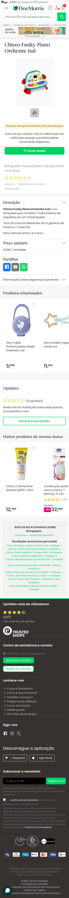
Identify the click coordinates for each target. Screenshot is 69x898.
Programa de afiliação (22, 701)
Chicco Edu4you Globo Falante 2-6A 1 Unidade (33, 545)
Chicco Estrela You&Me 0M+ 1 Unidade (33, 556)
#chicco (9, 184)
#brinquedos (12, 188)
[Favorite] (34, 305)
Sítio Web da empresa (21, 714)
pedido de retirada (18, 669)
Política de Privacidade (38, 827)
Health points (16, 710)
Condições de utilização (34, 884)
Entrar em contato (18, 660)
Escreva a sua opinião (34, 421)
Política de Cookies (34, 890)
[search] (61, 16)
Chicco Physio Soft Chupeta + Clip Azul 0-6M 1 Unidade (34, 581)
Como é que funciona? (22, 693)
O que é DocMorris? (20, 688)
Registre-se (56, 781)
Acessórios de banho (42, 535)
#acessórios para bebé (31, 184)
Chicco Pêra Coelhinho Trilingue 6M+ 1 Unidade (33, 552)
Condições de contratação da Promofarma (34, 887)
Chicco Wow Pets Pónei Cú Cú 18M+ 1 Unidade (33, 575)
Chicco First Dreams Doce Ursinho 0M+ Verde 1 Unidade (34, 567)
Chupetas (20, 535)
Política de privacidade (34, 881)
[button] (57, 7)
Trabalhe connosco (20, 697)
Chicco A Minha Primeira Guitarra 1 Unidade (33, 549)
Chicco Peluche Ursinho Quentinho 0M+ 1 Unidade (34, 559)
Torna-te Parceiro (18, 706)
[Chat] (50, 8)
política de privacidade (24, 800)
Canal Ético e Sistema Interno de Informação (34, 893)
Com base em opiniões (18, 621)
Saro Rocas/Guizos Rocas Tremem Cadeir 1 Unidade (34, 587)
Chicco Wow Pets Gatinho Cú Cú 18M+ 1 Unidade (33, 572)
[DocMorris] (28, 8)
